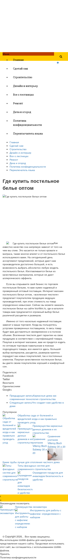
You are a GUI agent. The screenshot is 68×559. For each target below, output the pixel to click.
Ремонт (18, 103)
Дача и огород (22, 112)
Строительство (22, 77)
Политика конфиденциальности (27, 123)
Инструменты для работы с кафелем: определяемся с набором (45, 513)
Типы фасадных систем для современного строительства (34, 467)
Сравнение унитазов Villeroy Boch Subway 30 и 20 (56, 441)
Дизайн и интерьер (25, 86)
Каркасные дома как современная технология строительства (33, 397)
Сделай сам (20, 68)
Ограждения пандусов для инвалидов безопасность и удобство (48, 476)
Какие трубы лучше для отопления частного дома (31, 462)
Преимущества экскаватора (31, 506)
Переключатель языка (28, 133)
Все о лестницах (23, 94)
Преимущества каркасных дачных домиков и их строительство (47, 429)
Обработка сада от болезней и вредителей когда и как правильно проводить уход (37, 419)
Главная (18, 60)
